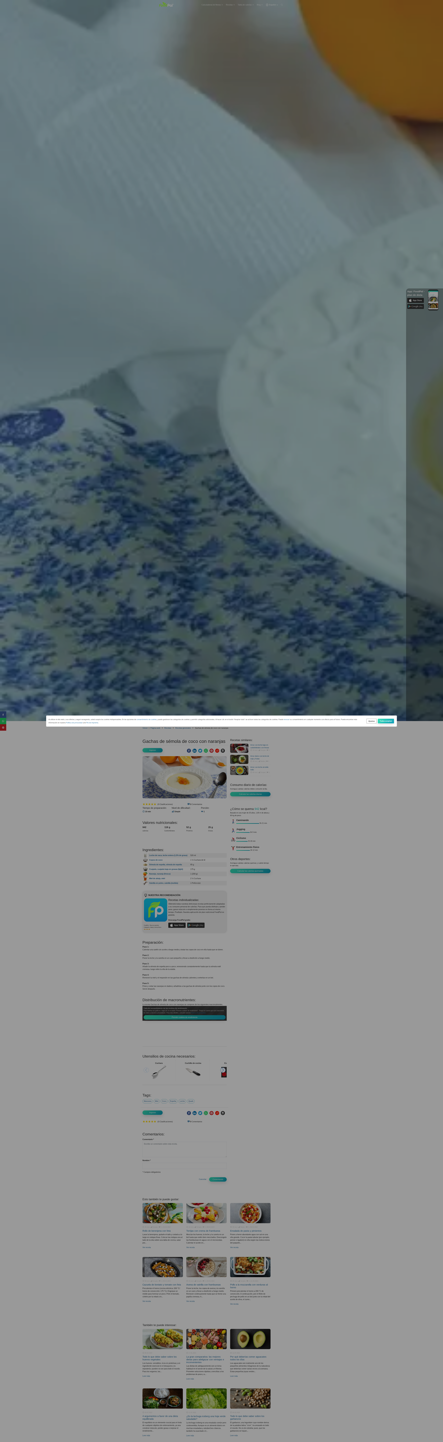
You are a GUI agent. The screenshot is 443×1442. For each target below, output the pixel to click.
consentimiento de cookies (147, 719)
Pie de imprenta (92, 723)
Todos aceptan (386, 721)
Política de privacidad (74, 723)
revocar (287, 719)
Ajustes (371, 721)
